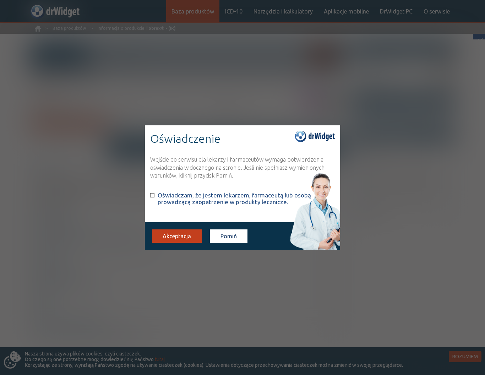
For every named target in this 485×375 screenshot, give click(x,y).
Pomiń (228, 236)
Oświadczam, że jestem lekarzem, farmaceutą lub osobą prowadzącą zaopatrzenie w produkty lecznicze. (234, 198)
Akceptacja (177, 236)
